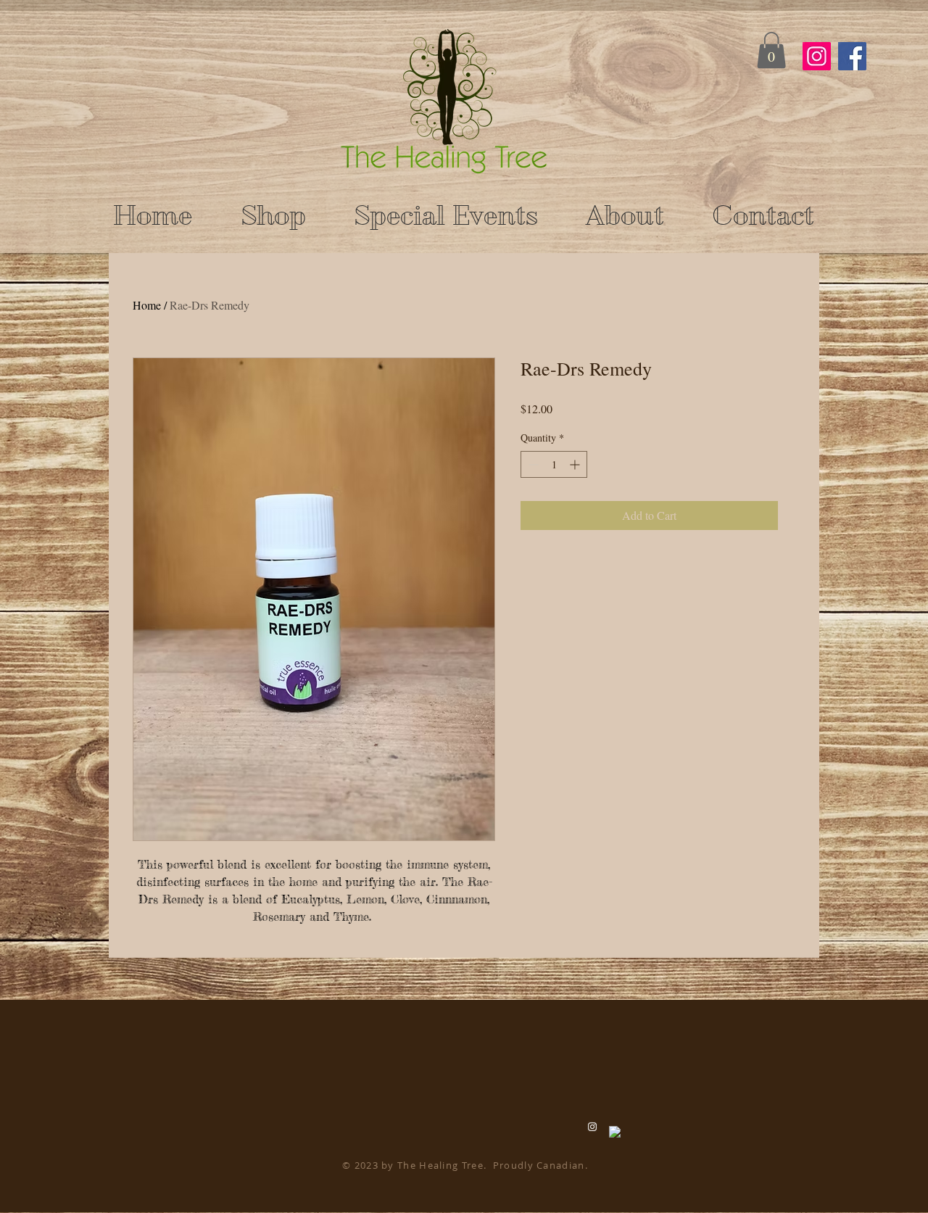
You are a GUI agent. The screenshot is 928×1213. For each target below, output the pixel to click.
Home (147, 304)
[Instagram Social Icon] (817, 56)
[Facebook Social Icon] (852, 56)
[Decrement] (532, 464)
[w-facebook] (615, 1132)
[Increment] (576, 464)
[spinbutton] (554, 464)
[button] (771, 50)
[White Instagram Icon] (592, 1127)
